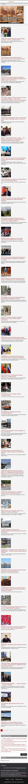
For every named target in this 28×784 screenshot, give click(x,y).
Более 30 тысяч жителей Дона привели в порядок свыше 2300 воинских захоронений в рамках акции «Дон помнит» (14, 18)
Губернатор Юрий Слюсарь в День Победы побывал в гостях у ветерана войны (13, 39)
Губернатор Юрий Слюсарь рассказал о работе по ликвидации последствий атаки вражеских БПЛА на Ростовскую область (12, 472)
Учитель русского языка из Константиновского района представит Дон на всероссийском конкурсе (13, 159)
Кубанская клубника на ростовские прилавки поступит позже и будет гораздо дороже (13, 627)
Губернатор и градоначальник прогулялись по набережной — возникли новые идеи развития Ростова (14, 551)
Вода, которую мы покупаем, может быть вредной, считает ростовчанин (12, 511)
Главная (7, 779)
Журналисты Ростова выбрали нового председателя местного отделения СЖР (12, 723)
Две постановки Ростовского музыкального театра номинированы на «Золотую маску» (13, 279)
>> (14, 730)
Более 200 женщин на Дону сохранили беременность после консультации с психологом (11, 318)
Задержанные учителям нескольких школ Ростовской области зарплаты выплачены (12, 357)
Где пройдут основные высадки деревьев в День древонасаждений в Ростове (13, 298)
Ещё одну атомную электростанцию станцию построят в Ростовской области (13, 570)
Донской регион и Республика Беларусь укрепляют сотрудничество (12, 375)
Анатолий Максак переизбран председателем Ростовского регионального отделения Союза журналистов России (13, 665)
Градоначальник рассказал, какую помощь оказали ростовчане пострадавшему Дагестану (14, 338)
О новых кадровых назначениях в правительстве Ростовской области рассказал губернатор (13, 531)
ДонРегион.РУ (20, 782)
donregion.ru (12, 774)
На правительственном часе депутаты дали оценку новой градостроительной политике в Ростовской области (13, 589)
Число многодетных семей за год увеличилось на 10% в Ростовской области (14, 180)
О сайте (12, 779)
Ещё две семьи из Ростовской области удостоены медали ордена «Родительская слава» (12, 452)
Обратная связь (19, 779)
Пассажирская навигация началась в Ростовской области (11, 412)
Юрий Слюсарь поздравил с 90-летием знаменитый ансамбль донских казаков (12, 239)
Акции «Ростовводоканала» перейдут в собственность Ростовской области (12, 492)
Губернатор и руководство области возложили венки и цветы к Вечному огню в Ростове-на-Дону (14, 119)
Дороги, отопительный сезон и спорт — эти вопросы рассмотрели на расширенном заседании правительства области (13, 139)
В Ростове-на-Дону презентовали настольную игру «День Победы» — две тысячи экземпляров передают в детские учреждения (13, 99)
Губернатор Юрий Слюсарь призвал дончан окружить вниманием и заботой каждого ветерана (13, 199)
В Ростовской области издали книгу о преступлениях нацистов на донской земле (13, 58)
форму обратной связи (21, 767)
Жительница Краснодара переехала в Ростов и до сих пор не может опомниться (13, 607)
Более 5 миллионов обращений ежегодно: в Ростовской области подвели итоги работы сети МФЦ (13, 259)
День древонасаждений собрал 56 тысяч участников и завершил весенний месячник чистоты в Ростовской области (13, 220)
